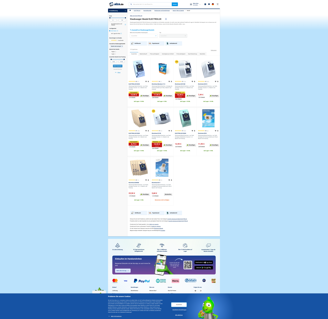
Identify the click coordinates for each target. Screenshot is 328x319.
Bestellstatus (134, 290)
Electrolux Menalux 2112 (158, 84)
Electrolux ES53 (202, 133)
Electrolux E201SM (180, 84)
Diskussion (214, 50)
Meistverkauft (143, 54)
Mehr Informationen (116, 316)
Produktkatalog (113, 10)
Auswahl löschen (118, 69)
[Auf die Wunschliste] (146, 81)
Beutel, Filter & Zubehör (178, 10)
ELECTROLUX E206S (180, 133)
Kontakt (151, 293)
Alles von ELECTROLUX (136, 15)
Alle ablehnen (179, 315)
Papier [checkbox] (113, 51)
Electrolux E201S (202, 84)
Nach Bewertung (192, 54)
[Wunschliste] (209, 4)
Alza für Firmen (172, 290)
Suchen (175, 4)
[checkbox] (117, 24)
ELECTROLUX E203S (134, 84)
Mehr (184, 24)
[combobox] (150, 4)
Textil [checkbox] (113, 54)
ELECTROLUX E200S (134, 133)
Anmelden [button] (195, 5)
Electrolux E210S (156, 133)
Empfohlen (134, 54)
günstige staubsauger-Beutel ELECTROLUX (177, 219)
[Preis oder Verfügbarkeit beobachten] (148, 81)
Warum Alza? (152, 290)
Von (109, 17)
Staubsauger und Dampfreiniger (162, 10)
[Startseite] (130, 11)
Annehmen (179, 304)
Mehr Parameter (118, 66)
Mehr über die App (121, 270)
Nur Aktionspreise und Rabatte (116, 24)
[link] (117, 72)
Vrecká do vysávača (156, 226)
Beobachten (168, 194)
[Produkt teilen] (166, 19)
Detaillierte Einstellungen (179, 310)
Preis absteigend (180, 54)
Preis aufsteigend (154, 54)
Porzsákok (162, 230)
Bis (125, 17)
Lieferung (115, 290)
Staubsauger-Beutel (158, 228)
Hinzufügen (145, 95)
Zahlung (114, 293)
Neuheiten (202, 54)
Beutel (188, 10)
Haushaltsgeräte (147, 10)
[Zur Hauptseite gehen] (116, 4)
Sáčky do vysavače (154, 224)
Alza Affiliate (171, 293)
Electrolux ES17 (156, 182)
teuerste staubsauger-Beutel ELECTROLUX (178, 221)
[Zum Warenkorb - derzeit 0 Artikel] (218, 4)
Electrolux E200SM (134, 182)
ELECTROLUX (137, 10)
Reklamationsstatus (136, 293)
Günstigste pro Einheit (168, 54)
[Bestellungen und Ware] (205, 4)
